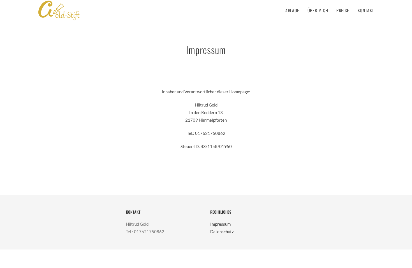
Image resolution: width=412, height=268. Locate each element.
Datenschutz (222, 231)
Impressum (220, 224)
